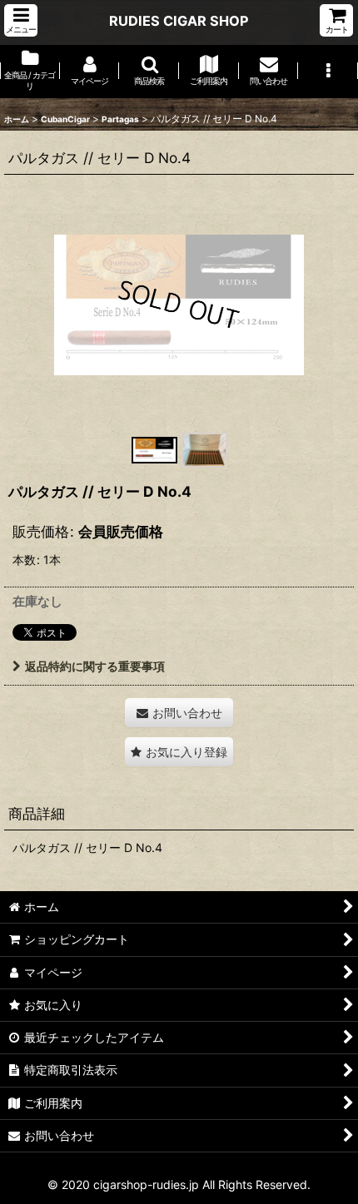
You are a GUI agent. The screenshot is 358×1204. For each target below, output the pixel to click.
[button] (20, 20)
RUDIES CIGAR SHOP (179, 20)
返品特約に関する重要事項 (95, 666)
